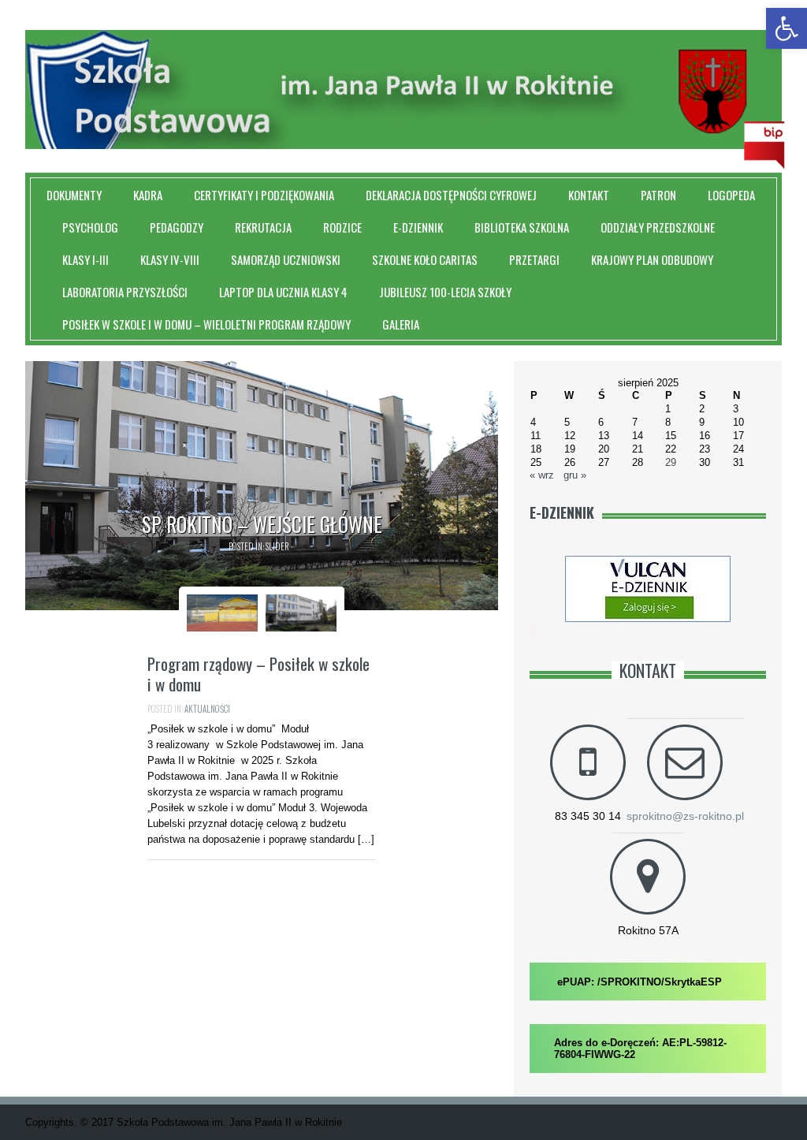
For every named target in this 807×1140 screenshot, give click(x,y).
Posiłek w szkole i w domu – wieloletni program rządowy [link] (206, 324)
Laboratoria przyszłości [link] (125, 291)
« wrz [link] (542, 475)
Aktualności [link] (207, 708)
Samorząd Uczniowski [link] (285, 259)
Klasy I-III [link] (85, 259)
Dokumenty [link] (74, 194)
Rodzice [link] (342, 227)
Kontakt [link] (588, 194)
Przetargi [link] (534, 259)
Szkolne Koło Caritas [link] (425, 259)
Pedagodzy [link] (176, 227)
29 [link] (670, 462)
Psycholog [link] (90, 227)
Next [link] (516, 485)
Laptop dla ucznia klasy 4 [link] (283, 291)
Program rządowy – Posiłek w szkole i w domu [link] (258, 673)
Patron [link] (658, 194)
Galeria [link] (400, 324)
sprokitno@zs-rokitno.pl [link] (685, 816)
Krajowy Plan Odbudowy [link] (652, 259)
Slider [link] (277, 546)
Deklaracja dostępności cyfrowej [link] (451, 194)
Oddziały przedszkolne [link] (658, 227)
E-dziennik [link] (418, 227)
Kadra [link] (147, 194)
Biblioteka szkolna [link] (521, 227)
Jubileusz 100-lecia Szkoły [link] (445, 291)
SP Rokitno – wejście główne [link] (262, 523)
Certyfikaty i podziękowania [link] (264, 194)
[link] (786, 28)
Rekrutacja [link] (263, 227)
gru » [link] (574, 475)
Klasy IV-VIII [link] (169, 259)
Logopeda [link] (731, 194)
